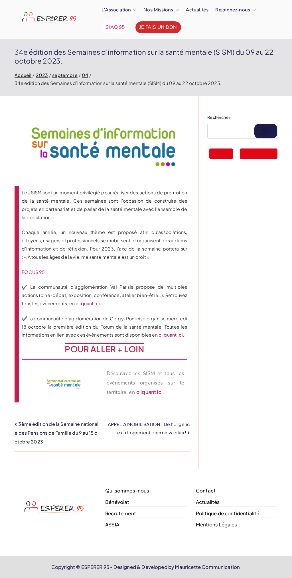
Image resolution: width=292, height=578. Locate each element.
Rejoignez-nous (232, 10)
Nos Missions (158, 10)
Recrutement (120, 513)
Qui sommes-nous (127, 490)
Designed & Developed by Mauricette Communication (176, 567)
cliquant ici (88, 303)
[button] (134, 10)
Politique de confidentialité (227, 513)
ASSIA (112, 524)
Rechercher (218, 117)
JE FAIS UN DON (158, 27)
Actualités (197, 10)
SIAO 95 (115, 27)
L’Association (116, 10)
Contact (206, 490)
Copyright (63, 567)
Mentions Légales (216, 524)
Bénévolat (117, 502)
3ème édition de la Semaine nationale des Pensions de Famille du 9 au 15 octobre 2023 (56, 433)
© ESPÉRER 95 (92, 567)
